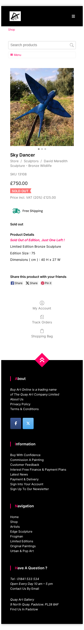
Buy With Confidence (25, 455)
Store (14, 161)
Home (14, 517)
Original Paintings (23, 546)
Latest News (19, 474)
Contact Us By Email (24, 589)
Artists (15, 527)
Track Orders (42, 322)
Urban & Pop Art (22, 551)
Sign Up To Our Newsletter (29, 489)
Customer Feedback (24, 465)
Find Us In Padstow (24, 609)
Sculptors (31, 161)
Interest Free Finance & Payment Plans (38, 469)
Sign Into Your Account (26, 484)
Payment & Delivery (24, 479)
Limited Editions (21, 541)
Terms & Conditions (24, 409)
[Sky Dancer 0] (42, 107)
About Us (16, 399)
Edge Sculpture (21, 531)
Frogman (16, 536)
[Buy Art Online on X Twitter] (28, 423)
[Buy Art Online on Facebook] (15, 423)
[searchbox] (42, 45)
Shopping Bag (42, 336)
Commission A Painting (27, 460)
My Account (42, 308)
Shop (14, 522)
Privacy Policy (20, 404)
